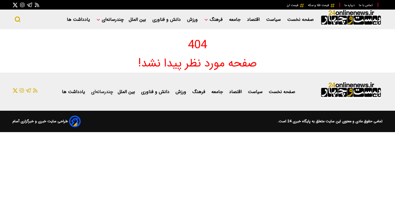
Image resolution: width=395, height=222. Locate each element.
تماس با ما (366, 5)
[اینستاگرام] (22, 4)
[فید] (37, 4)
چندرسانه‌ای (112, 19)
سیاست (274, 19)
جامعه (235, 19)
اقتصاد (254, 19)
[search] (17, 19)
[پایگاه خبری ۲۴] (351, 25)
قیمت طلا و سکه (319, 5)
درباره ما (349, 5)
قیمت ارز (293, 5)
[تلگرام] (30, 4)
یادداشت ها (79, 19)
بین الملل (138, 19)
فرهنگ (216, 19)
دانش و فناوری (167, 19)
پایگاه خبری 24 (298, 121)
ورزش (193, 19)
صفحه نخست (300, 19)
